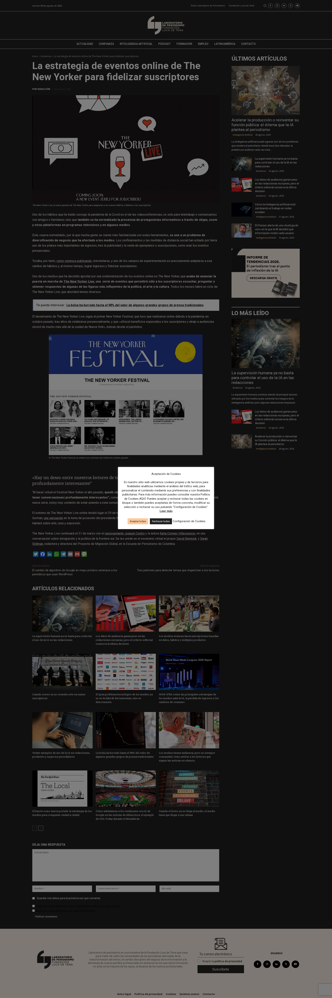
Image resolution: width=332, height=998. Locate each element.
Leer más (166, 511)
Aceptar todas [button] (138, 521)
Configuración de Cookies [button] (189, 521)
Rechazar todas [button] (161, 521)
